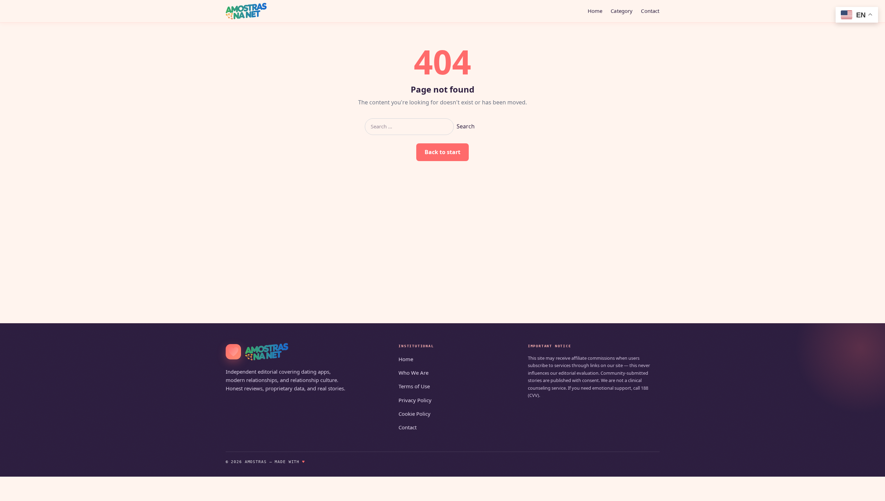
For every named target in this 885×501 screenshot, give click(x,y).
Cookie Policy (415, 413)
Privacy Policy (415, 400)
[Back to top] (870, 491)
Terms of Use (414, 386)
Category (622, 10)
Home (595, 10)
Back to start (442, 152)
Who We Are (413, 372)
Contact (650, 10)
